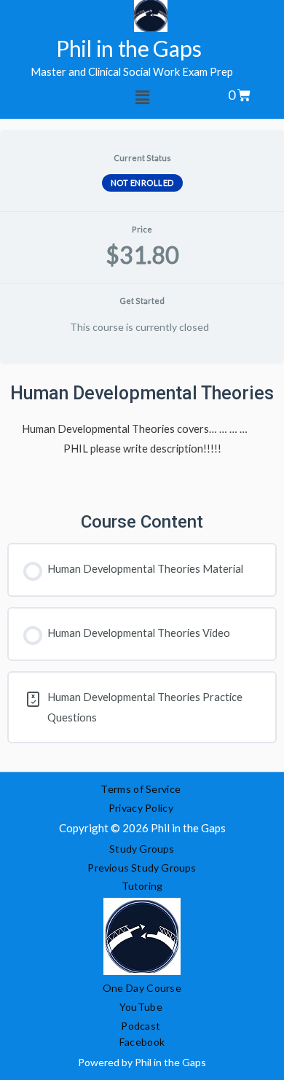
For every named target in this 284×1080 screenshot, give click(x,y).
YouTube (140, 1007)
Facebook (142, 1042)
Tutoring (142, 886)
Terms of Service (140, 789)
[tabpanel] (142, 568)
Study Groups (141, 848)
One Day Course (142, 988)
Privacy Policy (142, 808)
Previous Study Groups (141, 867)
